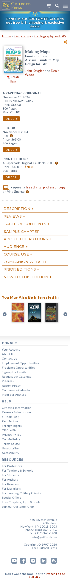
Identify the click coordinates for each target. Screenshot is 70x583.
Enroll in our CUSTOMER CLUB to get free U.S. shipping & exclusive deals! (35, 22)
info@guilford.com (44, 537)
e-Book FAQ (10, 416)
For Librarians (11, 488)
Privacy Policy (11, 434)
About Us (8, 354)
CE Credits (9, 430)
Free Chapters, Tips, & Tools (21, 502)
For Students (10, 475)
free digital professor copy (46, 187)
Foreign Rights (12, 425)
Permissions (10, 421)
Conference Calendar (16, 390)
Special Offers (11, 497)
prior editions (20, 269)
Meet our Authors (14, 394)
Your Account (11, 349)
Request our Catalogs (16, 376)
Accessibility (10, 452)
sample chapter (22, 231)
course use (16, 254)
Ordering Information (16, 407)
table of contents (25, 224)
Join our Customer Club (18, 506)
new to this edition (26, 277)
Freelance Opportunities (18, 367)
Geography (22, 36)
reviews (13, 216)
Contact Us (9, 358)
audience (14, 246)
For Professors (12, 466)
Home (6, 36)
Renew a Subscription (16, 412)
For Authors (10, 479)
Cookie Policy (11, 439)
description (17, 208)
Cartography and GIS (50, 36)
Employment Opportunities (20, 363)
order (11, 118)
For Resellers (11, 484)
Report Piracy (11, 385)
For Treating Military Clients (21, 493)
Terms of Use (11, 443)
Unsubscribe (10, 448)
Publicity (8, 381)
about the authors (26, 239)
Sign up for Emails (14, 372)
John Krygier (34, 71)
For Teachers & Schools (17, 470)
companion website (26, 261)
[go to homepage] (16, 5)
